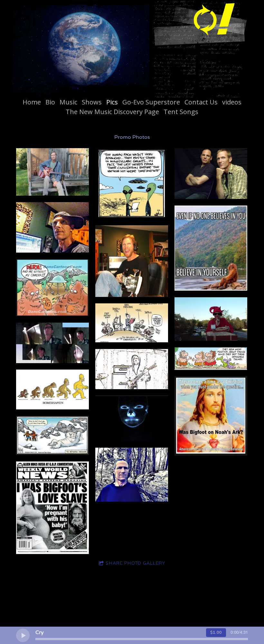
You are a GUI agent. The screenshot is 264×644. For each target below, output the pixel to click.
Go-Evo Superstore (151, 102)
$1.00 (216, 632)
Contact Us (201, 102)
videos (231, 102)
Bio (50, 102)
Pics (112, 102)
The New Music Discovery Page (112, 111)
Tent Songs (181, 111)
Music (68, 102)
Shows (92, 102)
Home (32, 102)
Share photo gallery (135, 563)
